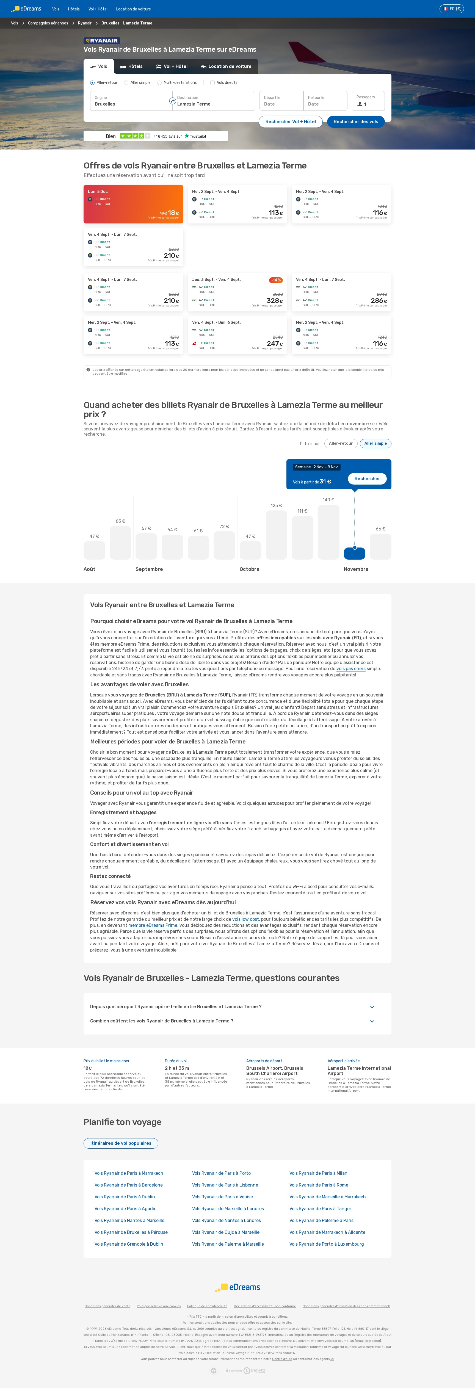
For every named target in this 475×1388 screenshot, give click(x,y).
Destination (187, 97)
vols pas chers (351, 668)
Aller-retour (341, 443)
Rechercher (367, 478)
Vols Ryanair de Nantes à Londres (226, 1220)
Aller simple (375, 443)
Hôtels (74, 9)
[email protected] (368, 1341)
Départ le (272, 97)
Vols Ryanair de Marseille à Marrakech (327, 1196)
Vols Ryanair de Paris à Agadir (125, 1208)
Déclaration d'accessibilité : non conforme (265, 1306)
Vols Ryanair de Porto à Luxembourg (326, 1244)
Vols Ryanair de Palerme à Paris (321, 1220)
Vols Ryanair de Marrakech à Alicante (327, 1232)
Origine (101, 97)
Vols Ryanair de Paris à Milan (318, 1173)
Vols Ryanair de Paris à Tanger (320, 1208)
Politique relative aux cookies (159, 1306)
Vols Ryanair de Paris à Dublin (125, 1196)
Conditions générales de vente (107, 1306)
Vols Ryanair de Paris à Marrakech (129, 1173)
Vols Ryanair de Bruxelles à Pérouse (131, 1232)
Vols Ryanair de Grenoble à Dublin (129, 1244)
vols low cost (245, 919)
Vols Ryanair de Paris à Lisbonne (225, 1185)
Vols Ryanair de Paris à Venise (222, 1196)
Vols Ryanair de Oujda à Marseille (225, 1232)
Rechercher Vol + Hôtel (291, 121)
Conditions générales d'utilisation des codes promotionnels (346, 1306)
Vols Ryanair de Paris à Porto (221, 1173)
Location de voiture (133, 9)
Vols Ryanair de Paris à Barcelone (129, 1185)
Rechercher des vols (356, 121)
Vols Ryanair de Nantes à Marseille (129, 1220)
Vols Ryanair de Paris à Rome (318, 1185)
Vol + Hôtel (98, 9)
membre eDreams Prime (152, 925)
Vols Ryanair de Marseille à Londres (228, 1208)
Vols (55, 9)
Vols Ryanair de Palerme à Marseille (228, 1244)
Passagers (366, 97)
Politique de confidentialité (207, 1306)
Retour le (316, 97)
